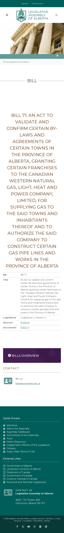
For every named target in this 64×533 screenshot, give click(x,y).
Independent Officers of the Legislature (28, 445)
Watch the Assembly (18, 428)
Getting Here (37, 3)
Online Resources (16, 441)
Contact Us (24, 490)
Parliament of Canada (18, 472)
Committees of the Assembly (23, 435)
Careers (25, 3)
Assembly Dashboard (18, 432)
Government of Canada (19, 475)
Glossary (11, 448)
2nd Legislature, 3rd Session (17, 62)
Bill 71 (26, 327)
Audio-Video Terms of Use (21, 451)
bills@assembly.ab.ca (28, 383)
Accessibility (27, 521)
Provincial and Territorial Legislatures (26, 482)
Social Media (38, 521)
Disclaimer (49, 518)
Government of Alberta (19, 465)
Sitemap (47, 521)
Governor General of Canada (22, 478)
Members (12, 425)
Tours (9, 438)
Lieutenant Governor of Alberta (24, 469)
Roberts (25, 322)
